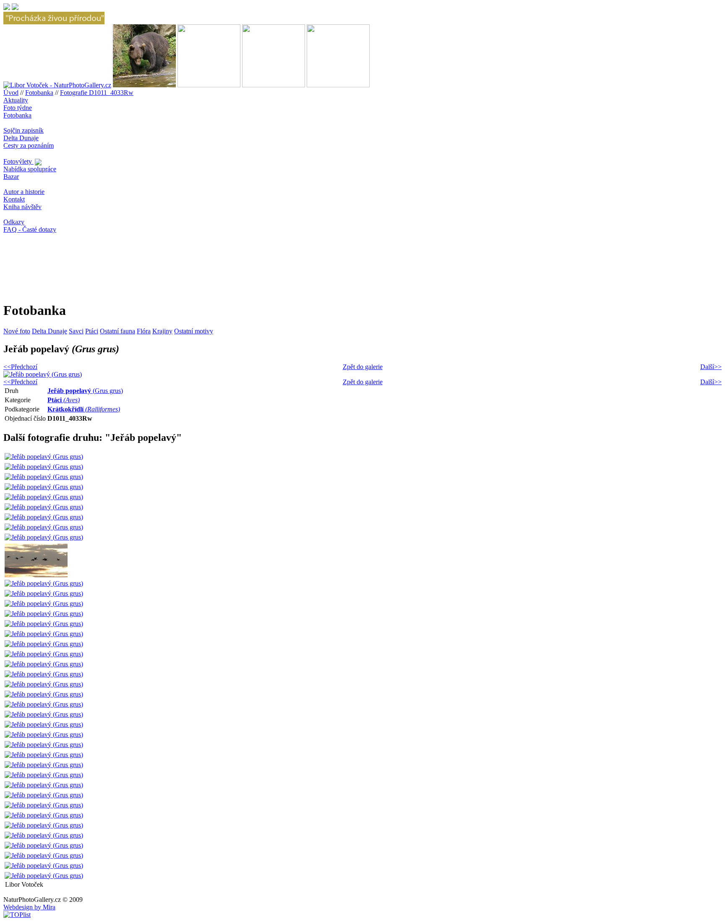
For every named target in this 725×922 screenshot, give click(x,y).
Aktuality (15, 100)
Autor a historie (23, 191)
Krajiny (162, 331)
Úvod (10, 92)
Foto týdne (17, 107)
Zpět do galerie (363, 366)
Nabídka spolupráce (29, 169)
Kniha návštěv (22, 206)
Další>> (711, 366)
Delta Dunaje (21, 137)
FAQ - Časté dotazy (29, 229)
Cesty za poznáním (28, 145)
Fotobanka (39, 92)
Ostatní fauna (117, 331)
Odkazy (13, 221)
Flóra (144, 331)
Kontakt (14, 199)
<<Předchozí (20, 366)
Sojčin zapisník (23, 130)
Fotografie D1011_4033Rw (96, 92)
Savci (76, 331)
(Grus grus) (85, 390)
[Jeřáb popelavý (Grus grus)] (44, 456)
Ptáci (91, 331)
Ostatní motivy (193, 331)
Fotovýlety (18, 161)
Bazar (11, 176)
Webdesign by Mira (29, 907)
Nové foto (16, 331)
